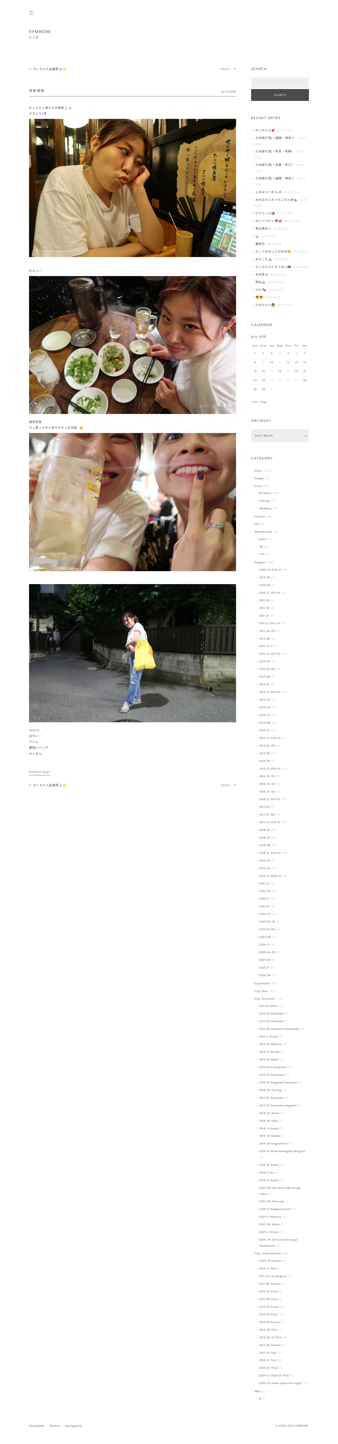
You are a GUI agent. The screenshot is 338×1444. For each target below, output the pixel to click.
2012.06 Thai (268, 1299)
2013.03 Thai (268, 1314)
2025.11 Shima (269, 1232)
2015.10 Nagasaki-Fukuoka (278, 1082)
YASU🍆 (261, 289)
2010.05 (264, 577)
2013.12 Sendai (269, 1052)
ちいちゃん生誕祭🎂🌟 (48, 69)
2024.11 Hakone (270, 1216)
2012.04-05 (267, 631)
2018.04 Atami (269, 1113)
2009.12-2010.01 (270, 570)
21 (304, 371)
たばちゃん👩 (265, 305)
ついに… (228, 69)
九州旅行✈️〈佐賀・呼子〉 (274, 165)
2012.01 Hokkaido (271, 1013)
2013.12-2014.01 (270, 692)
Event (258, 486)
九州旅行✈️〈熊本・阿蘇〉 (274, 151)
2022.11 (264, 898)
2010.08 (265, 585)
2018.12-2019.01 (270, 853)
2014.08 (265, 722)
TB (261, 547)
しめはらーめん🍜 (268, 192)
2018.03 (264, 830)
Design (259, 478)
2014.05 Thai (268, 1330)
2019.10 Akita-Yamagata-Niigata (282, 1151)
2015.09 (264, 761)
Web (257, 1391)
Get (257, 524)
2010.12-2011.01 (269, 592)
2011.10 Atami (268, 1006)
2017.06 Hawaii (270, 1345)
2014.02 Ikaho (269, 1059)
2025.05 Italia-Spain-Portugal (280, 1383)
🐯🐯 (259, 297)
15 (255, 371)
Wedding (265, 508)
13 (296, 362)
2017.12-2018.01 (270, 822)
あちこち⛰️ (263, 259)
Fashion (260, 516)
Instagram (73, 1426)
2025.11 (264, 967)
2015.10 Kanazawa (272, 1075)
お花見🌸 (262, 274)
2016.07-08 (267, 791)
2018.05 (264, 837)
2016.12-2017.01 (270, 799)
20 (296, 371)
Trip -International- (268, 1253)
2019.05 (264, 860)
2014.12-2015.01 (270, 738)
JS (260, 1398)
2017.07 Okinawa (271, 1098)
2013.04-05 (267, 669)
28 (305, 380)
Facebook (36, 1426)
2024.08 (265, 937)
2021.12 (264, 883)
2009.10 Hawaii (270, 1261)
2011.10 (264, 615)
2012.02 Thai (268, 1291)
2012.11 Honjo (268, 1036)
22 (255, 380)
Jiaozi (263, 539)
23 (263, 380)
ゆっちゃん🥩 (265, 130)
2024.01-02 (267, 929)
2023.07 (265, 914)
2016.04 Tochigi (270, 1090)
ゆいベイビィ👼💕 (269, 221)
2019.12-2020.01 (270, 876)
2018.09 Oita (268, 1121)
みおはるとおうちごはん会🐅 (276, 200)
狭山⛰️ (260, 282)
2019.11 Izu (266, 1172)
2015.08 (264, 753)
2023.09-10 (267, 921)
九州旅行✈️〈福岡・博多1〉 (275, 178)
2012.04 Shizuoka (271, 1021)
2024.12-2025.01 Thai (274, 1375)
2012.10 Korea (269, 1307)
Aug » (264, 401)
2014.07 (264, 715)
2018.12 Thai (268, 1360)
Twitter (54, 1426)
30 (263, 389)
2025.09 (265, 960)
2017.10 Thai (267, 1353)
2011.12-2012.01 (269, 623)
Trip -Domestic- (265, 999)
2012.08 (264, 638)
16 (263, 371)
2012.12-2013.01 (270, 654)
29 (255, 389)
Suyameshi (262, 983)
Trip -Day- (262, 991)
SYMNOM (39, 31)
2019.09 (265, 868)
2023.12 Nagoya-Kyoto (275, 1209)
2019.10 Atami (269, 1165)
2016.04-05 (267, 784)
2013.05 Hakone (270, 1044)
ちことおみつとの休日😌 (273, 251)
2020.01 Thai (268, 1368)
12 (288, 362)
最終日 (260, 244)
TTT (262, 554)
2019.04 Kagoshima (273, 1143)
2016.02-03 (267, 776)
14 (304, 362)
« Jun (254, 401)
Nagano (260, 562)
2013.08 (264, 677)
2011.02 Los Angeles (273, 1276)
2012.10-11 (266, 646)
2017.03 (264, 807)
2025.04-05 (267, 952)
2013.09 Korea (269, 1322)
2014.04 (265, 707)
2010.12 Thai (268, 1268)
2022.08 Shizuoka (272, 1201)
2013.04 (264, 661)
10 (271, 362)
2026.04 (265, 975)
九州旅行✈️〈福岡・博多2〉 (275, 138)
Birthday (265, 493)
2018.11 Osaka (269, 1128)
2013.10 (264, 684)
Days (46, 772)
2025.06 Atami (269, 1224)
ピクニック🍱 (265, 213)
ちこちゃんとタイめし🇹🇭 (273, 267)
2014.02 (264, 699)
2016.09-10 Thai (270, 1337)
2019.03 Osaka (269, 1136)
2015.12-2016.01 (270, 768)
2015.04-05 (267, 745)
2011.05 (264, 600)
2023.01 (264, 906)
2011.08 (264, 608)
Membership (263, 531)
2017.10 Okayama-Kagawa (278, 1105)
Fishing (264, 501)
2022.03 (265, 891)
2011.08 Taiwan (270, 1284)
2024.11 (264, 944)
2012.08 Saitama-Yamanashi (279, 1029)
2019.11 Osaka (269, 1180)
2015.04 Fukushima (273, 1067)
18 (280, 371)
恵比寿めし (263, 228)
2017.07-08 (267, 814)
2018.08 (265, 845)
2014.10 (264, 730)
